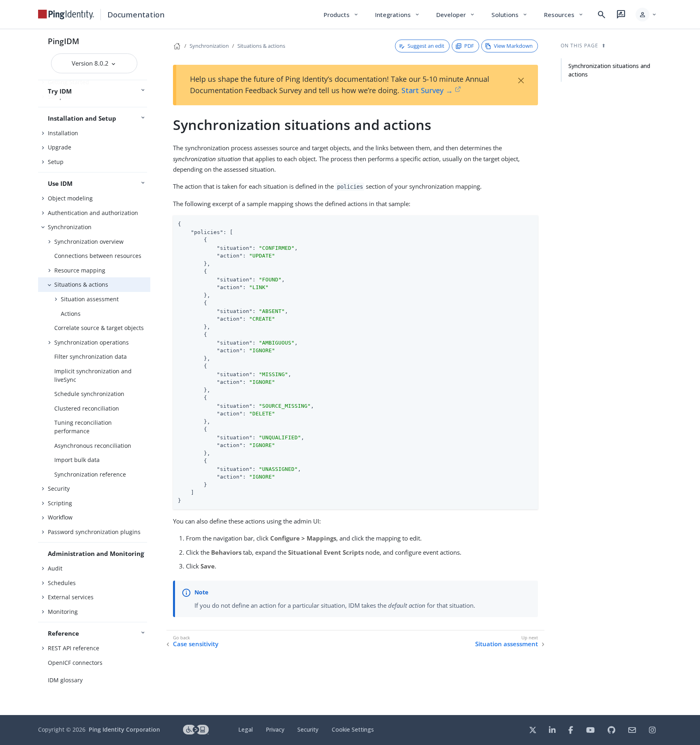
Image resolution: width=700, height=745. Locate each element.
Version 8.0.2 (91, 63)
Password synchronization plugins (94, 532)
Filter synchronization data (90, 356)
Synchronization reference (90, 474)
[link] (66, 14)
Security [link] (307, 729)
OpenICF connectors (75, 662)
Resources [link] (564, 15)
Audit (55, 568)
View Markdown (513, 45)
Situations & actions (81, 284)
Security (59, 488)
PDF (469, 45)
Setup (56, 162)
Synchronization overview (89, 241)
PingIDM (63, 41)
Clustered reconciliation (86, 408)
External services (71, 597)
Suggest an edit (426, 45)
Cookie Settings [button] (353, 729)
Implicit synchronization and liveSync (93, 375)
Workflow (60, 517)
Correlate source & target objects (99, 328)
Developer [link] (455, 15)
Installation (63, 133)
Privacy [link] (275, 729)
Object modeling (70, 198)
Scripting (60, 503)
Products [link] (341, 15)
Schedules (62, 583)
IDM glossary (65, 680)
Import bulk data (77, 460)
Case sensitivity (195, 644)
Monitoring (63, 611)
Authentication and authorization (93, 213)
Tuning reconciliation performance (83, 427)
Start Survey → (427, 90)
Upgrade (59, 147)
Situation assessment (90, 299)
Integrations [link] (397, 15)
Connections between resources (97, 256)
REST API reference (73, 648)
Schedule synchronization (89, 394)
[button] (646, 14)
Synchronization (70, 227)
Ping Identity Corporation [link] (124, 729)
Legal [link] (245, 729)
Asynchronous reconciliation (92, 445)
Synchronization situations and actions (609, 70)
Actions (71, 313)
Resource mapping (79, 270)
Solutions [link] (509, 15)
